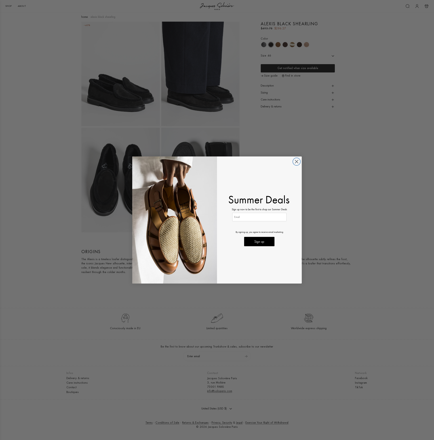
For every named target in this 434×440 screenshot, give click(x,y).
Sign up (259, 241)
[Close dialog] (296, 161)
